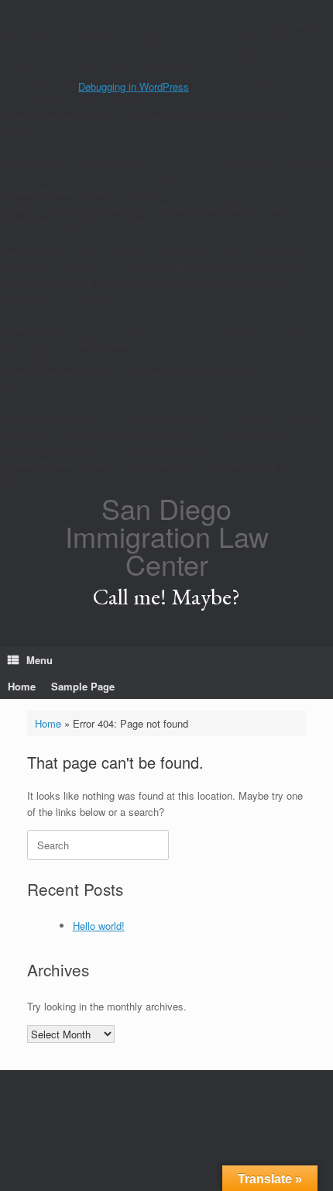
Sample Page (83, 686)
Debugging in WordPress (133, 86)
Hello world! (99, 925)
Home (22, 686)
